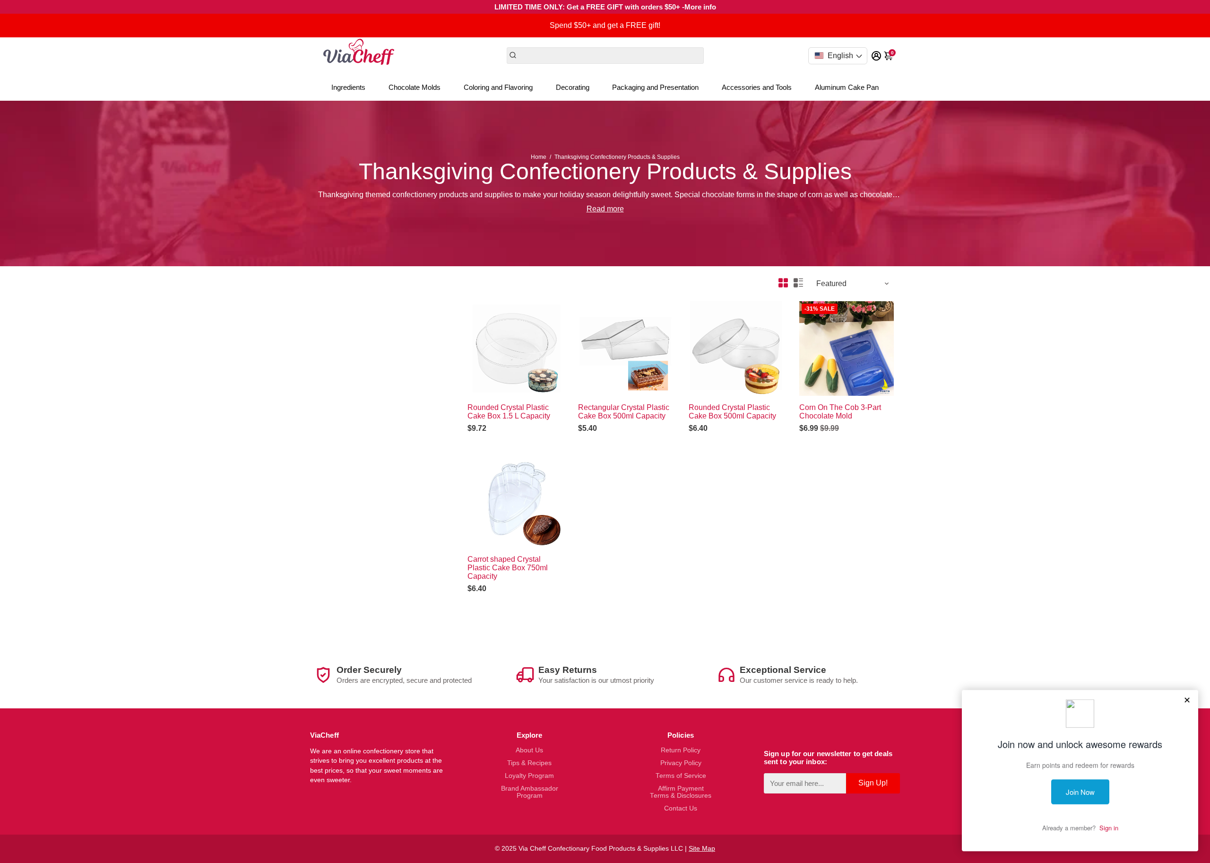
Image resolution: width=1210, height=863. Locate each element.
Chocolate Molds (415, 87)
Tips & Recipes (529, 763)
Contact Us (680, 808)
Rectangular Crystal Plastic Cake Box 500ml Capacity (623, 411)
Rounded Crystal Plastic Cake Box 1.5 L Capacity (508, 411)
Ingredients (348, 87)
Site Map (702, 848)
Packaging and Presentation (655, 87)
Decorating (572, 87)
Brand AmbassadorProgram (529, 792)
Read (596, 209)
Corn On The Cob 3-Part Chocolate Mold (840, 411)
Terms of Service (681, 775)
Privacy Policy (680, 763)
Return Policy (680, 750)
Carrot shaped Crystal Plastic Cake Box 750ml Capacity (507, 567)
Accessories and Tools (757, 87)
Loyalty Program (529, 775)
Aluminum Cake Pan (847, 87)
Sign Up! (873, 783)
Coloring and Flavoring (498, 87)
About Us (529, 750)
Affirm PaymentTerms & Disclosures (680, 792)
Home (538, 157)
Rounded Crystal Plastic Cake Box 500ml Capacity (732, 411)
